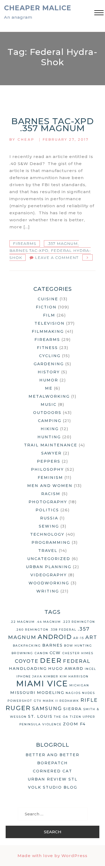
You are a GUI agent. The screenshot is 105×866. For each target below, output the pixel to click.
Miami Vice (42, 683)
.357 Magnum (62, 243)
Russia (49, 518)
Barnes (52, 645)
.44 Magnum (48, 622)
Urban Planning (48, 566)
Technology (47, 534)
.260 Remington (31, 629)
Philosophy (47, 469)
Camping (49, 420)
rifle (89, 700)
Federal (76, 661)
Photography (48, 501)
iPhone (23, 676)
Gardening (49, 363)
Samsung (47, 709)
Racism (50, 493)
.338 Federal (63, 629)
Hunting (49, 436)
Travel (47, 550)
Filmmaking (48, 331)
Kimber (51, 676)
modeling (50, 692)
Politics (47, 510)
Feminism (50, 477)
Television (49, 323)
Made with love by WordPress (53, 855)
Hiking (50, 428)
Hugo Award (65, 668)
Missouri (23, 692)
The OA (61, 717)
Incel (90, 669)
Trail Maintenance (50, 445)
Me (48, 388)
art (91, 637)
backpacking (27, 645)
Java (37, 676)
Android (55, 637)
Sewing (49, 526)
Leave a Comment (56, 257)
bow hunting (78, 645)
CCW (55, 652)
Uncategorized (48, 558)
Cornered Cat (52, 771)
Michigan (79, 685)
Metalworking (49, 396)
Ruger (18, 708)
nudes (88, 693)
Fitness (47, 347)
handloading (28, 668)
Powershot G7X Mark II (33, 701)
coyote (26, 661)
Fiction (46, 307)
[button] (99, 13)
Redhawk (69, 701)
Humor (48, 380)
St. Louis (40, 716)
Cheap (26, 139)
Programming (51, 542)
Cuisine (48, 299)
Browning (22, 653)
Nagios (73, 693)
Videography (48, 574)
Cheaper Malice (37, 8)
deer (51, 660)
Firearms (24, 243)
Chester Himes (77, 653)
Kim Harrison (74, 676)
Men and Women (49, 485)
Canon (41, 653)
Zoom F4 (74, 724)
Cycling (50, 355)
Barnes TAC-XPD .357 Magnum (52, 124)
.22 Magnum (22, 622)
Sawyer (51, 453)
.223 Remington (78, 622)
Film (49, 315)
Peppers (48, 461)
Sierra (72, 708)
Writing (47, 591)
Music (49, 404)
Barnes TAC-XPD (28, 250)
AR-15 (78, 638)
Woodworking (49, 583)
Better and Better (52, 754)
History (49, 372)
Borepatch (52, 762)
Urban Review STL (53, 779)
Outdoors (47, 412)
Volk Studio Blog (52, 787)
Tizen (75, 717)
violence (52, 724)
